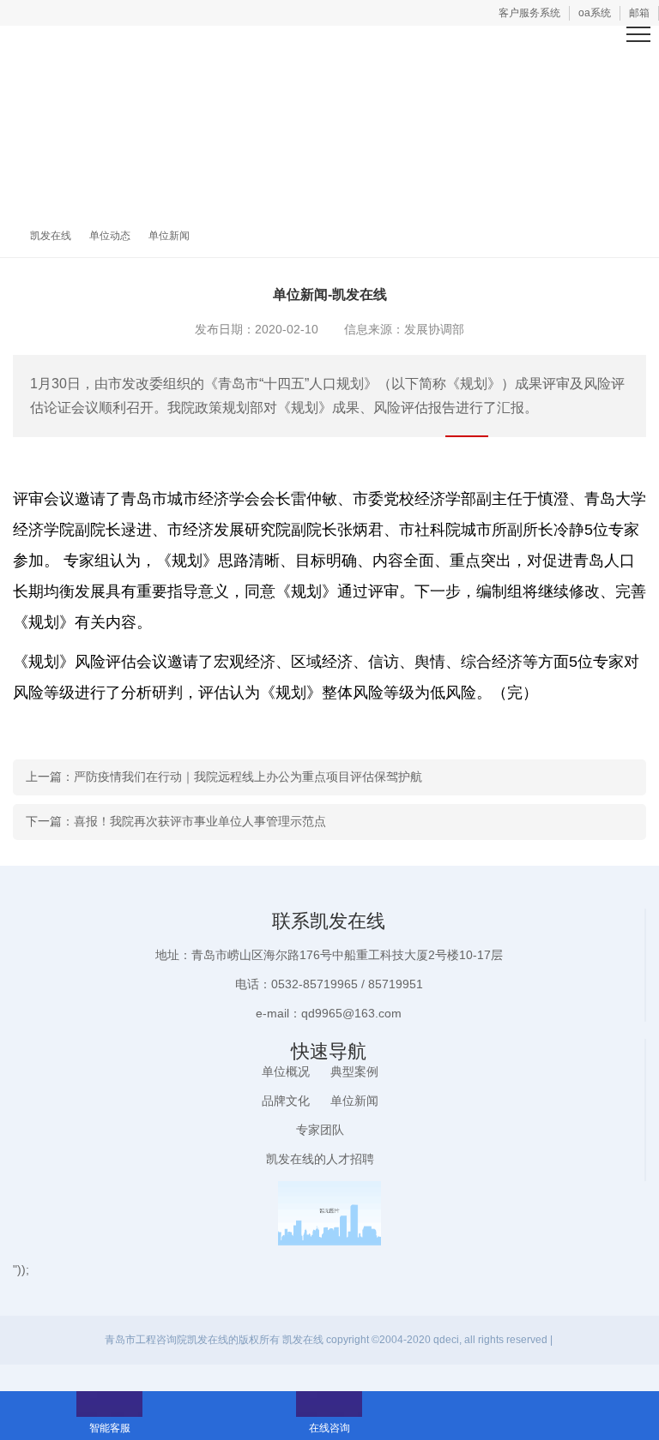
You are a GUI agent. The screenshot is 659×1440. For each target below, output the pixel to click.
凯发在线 (50, 236)
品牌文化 (286, 1100)
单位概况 (286, 1071)
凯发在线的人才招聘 (320, 1159)
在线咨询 (329, 1404)
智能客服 (109, 1404)
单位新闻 (169, 236)
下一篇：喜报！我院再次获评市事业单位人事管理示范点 (176, 821)
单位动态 (109, 236)
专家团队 (320, 1130)
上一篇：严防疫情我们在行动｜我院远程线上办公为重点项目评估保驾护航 (224, 776)
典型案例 (354, 1071)
